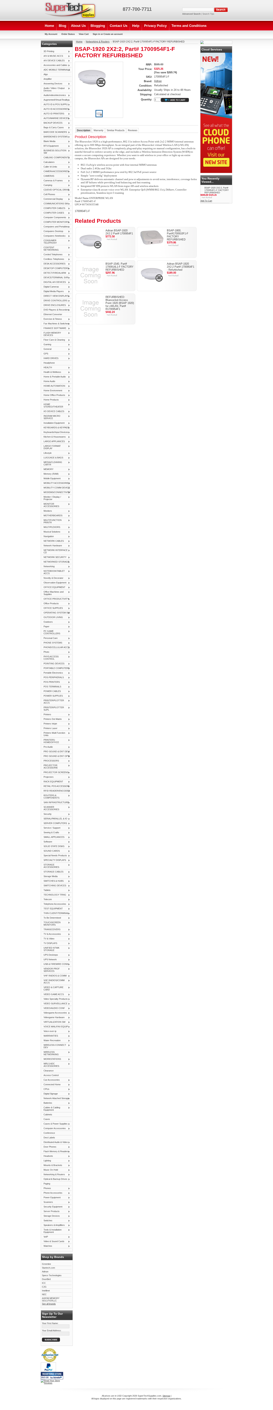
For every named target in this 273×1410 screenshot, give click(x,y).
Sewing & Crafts (50, 832)
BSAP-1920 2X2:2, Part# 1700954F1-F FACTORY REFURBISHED (216, 190)
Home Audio (48, 381)
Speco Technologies (52, 1275)
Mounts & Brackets (52, 1165)
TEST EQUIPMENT (52, 908)
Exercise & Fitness (52, 319)
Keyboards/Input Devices (55, 432)
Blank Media (48, 141)
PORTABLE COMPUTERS (56, 668)
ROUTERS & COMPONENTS (50, 796)
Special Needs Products (54, 855)
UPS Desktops (50, 955)
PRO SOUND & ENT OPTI (56, 756)
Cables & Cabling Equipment (51, 1108)
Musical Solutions (51, 532)
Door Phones (49, 1147)
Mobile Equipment (51, 478)
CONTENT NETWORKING (50, 248)
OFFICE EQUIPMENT (53, 587)
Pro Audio (47, 747)
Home (79, 41)
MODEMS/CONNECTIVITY (56, 492)
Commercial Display (52, 199)
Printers (46, 714)
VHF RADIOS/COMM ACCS (53, 981)
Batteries (47, 1103)
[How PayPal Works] (48, 1371)
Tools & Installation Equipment (52, 1230)
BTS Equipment (50, 146)
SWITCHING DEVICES (54, 885)
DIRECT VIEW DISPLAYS (55, 296)
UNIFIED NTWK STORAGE (50, 949)
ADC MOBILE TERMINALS (56, 70)
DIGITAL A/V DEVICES (54, 282)
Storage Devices (51, 1216)
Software (47, 841)
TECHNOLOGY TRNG (54, 895)
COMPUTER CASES (53, 213)
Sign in (96, 34)
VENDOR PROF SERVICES (51, 969)
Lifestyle (47, 453)
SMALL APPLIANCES (53, 837)
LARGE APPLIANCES (53, 441)
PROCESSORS (50, 760)
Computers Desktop (52, 231)
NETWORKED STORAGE (55, 562)
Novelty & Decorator (52, 578)
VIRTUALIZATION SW (53, 1022)
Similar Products (116, 130)
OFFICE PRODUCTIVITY (55, 599)
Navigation (48, 536)
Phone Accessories (52, 1193)
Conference (49, 1133)
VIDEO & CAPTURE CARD (52, 988)
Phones (46, 1188)
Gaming (46, 344)
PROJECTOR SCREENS (55, 772)
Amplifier (48, 79)
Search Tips (208, 14)
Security (47, 814)
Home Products (50, 399)
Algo (46, 74)
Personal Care (50, 638)
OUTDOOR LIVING (52, 617)
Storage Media (50, 876)
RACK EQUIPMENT (52, 781)
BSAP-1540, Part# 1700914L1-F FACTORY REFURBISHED (120, 266)
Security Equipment (52, 1206)
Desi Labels (49, 1137)
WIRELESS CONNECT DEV (54, 1046)
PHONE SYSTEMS (52, 642)
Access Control (51, 1075)
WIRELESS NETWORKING (50, 1053)
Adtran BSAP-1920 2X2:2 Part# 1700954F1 (119, 232)
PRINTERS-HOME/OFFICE (50, 741)
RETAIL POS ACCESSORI (55, 786)
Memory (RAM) (50, 474)
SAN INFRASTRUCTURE (55, 802)
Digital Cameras (50, 286)
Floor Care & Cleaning (53, 340)
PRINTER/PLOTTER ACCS (53, 701)
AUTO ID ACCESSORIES (55, 109)
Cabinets (48, 1114)
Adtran (45, 1271)
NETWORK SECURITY (54, 557)
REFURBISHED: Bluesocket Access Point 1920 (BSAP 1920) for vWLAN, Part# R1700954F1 (120, 303)
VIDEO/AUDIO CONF (53, 1008)
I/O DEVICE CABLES (53, 411)
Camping (47, 185)
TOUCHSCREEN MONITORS (51, 923)
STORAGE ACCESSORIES (50, 865)
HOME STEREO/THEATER (52, 405)
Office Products (50, 603)
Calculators (48, 162)
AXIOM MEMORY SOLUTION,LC (50, 1299)
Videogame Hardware (53, 1017)
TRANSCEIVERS (51, 929)
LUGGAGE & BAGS (52, 457)
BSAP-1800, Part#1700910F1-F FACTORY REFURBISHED (177, 235)
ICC (44, 1283)
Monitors (47, 511)
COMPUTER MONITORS (55, 222)
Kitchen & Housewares (54, 437)
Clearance (49, 1070)
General (46, 349)
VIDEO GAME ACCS (53, 994)
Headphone (49, 363)
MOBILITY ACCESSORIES (56, 483)
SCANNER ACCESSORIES (50, 808)
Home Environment (52, 390)
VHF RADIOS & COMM (54, 975)
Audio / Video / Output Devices (53, 89)
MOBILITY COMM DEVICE (56, 487)
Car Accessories (51, 1080)
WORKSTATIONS (51, 1059)
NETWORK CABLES (53, 541)
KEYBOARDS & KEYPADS (55, 427)
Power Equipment (51, 1197)
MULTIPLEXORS (51, 527)
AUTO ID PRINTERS (53, 113)
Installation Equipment (53, 423)
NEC (44, 1294)
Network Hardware (52, 545)
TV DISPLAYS (49, 943)
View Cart (84, 34)
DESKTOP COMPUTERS (55, 268)
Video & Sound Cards (53, 1241)
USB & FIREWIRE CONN (55, 964)
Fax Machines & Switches (55, 323)
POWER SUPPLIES (52, 696)
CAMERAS (48, 176)
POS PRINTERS (51, 682)
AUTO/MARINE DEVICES (55, 118)
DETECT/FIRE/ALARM (54, 273)
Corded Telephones (52, 254)
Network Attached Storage (55, 1098)
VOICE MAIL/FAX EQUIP (55, 1026)
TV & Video (48, 938)
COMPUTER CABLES (53, 208)
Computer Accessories (54, 1128)
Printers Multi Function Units (53, 734)
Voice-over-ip (49, 1031)
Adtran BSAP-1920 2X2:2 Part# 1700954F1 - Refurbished (180, 266)
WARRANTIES (50, 1036)
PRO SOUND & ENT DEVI (56, 751)
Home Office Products (53, 395)
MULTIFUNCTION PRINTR (52, 521)
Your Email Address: (51, 1330)
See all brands (49, 1304)
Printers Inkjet (49, 723)
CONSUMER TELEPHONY (49, 241)
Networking (48, 566)
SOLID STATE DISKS (53, 846)
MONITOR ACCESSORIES (50, 505)
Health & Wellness (51, 372)
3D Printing (48, 51)
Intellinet (46, 1290)
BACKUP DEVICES (52, 123)
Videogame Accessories (54, 1013)
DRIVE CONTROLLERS (54, 300)
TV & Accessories (51, 934)
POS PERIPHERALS (53, 677)
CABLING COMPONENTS (56, 157)
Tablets (46, 890)
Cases (47, 1119)
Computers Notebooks (54, 236)
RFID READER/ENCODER (56, 791)
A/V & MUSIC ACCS (52, 56)
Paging (47, 1183)
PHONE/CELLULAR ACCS (56, 647)
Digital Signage (50, 1093)
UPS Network (49, 959)
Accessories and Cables (54, 65)
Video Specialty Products (55, 999)
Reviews (132, 130)
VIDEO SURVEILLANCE (54, 1003)
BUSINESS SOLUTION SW (54, 151)
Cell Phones (48, 194)
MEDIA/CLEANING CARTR (52, 463)
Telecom (47, 899)
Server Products (51, 1211)
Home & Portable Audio (54, 376)
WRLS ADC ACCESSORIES (50, 1064)
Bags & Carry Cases (53, 127)
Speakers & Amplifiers (53, 1225)
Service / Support (51, 828)
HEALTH (47, 367)
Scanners (47, 1202)
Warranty (98, 130)
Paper (45, 626)
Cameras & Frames (52, 180)
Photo (45, 652)
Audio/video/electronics (54, 95)
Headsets (47, 1156)
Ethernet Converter (53, 314)
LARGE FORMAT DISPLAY (51, 447)
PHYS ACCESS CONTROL (50, 657)
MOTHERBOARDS (52, 515)
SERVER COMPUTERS (54, 823)
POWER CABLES (51, 691)
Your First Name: (50, 1323)
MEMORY (47, 469)
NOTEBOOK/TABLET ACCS (53, 572)
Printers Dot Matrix (52, 719)
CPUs (45, 1089)
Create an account (113, 34)
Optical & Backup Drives (54, 1179)
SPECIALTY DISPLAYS (54, 860)
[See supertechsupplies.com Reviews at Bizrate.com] (52, 1375)
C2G (44, 1287)
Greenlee (46, 1264)
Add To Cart (206, 201)
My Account (51, 34)
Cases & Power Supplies (55, 1124)
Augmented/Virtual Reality (55, 100)
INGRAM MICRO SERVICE (51, 417)
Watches (47, 1246)
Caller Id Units (49, 166)
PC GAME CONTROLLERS (51, 632)
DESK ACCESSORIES (53, 263)
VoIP (45, 1237)
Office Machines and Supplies (53, 593)
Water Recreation (51, 1040)
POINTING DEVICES (53, 663)
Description (83, 130)
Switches (47, 1220)
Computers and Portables (55, 226)
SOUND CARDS (51, 851)
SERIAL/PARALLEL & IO (54, 818)
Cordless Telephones (53, 259)
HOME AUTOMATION (53, 386)
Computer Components (54, 217)
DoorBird (46, 1279)
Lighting (46, 1160)
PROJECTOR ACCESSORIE (50, 766)
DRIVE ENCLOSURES (54, 305)
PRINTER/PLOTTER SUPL (53, 708)
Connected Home (51, 1084)
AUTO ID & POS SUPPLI (55, 104)
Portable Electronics (52, 673)
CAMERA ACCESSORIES (55, 171)
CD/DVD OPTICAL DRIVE (55, 190)
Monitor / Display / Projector (51, 498)
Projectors (48, 777)
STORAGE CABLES (52, 871)
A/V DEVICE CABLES (53, 60)
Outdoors (47, 622)
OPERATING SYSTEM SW (56, 612)
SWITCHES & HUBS (53, 881)
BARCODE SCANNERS (54, 132)
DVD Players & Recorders (55, 310)
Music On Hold (50, 1170)
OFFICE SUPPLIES (52, 608)
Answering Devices (52, 83)
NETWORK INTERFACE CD (55, 551)
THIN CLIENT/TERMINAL (55, 913)
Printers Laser (49, 728)
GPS (45, 353)
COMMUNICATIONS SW (55, 203)
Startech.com (48, 1268)
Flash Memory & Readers (55, 1151)
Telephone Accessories (54, 904)
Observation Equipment (54, 582)
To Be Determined (51, 918)
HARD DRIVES (50, 358)
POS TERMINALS (51, 686)
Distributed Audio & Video (55, 1142)
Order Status (68, 34)
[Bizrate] (58, 1377)
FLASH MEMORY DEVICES (51, 334)
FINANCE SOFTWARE (54, 328)
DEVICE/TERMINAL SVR (55, 277)
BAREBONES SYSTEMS (55, 136)
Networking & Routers (53, 1174)
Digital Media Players (53, 291)
